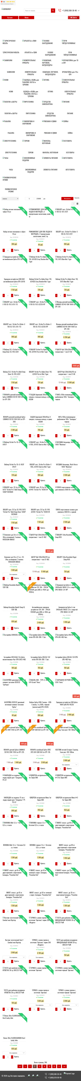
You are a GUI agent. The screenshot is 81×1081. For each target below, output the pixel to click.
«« (20, 1066)
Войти (75, 17)
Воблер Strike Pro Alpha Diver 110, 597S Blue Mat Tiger (67, 280)
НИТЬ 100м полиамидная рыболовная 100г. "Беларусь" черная (66, 419)
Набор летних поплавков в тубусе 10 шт (14, 232)
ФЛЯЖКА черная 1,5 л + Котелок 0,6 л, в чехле (40, 846)
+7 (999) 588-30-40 (54, 1074)
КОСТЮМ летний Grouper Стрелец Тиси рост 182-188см (66, 750)
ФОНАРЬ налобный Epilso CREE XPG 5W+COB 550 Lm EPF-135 (40, 750)
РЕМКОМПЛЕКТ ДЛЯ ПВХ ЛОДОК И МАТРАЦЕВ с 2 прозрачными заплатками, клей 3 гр (40, 234)
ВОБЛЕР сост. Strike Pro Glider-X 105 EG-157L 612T (67, 232)
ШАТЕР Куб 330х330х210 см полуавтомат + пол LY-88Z (40, 558)
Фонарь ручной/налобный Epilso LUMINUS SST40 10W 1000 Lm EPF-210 (67, 326)
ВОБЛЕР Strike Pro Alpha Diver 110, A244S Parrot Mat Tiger (40, 373)
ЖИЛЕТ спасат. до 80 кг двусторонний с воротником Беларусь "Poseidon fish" (66, 847)
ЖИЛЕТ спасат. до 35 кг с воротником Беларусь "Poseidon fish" (66, 895)
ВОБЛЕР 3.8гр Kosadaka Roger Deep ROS (67, 558)
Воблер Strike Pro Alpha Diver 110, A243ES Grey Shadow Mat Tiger (40, 280)
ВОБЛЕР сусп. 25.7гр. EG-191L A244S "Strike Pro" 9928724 (40, 510)
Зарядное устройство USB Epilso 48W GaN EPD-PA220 (67, 703)
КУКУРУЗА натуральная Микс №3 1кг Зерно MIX (67, 798)
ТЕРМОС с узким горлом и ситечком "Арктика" (40, 991)
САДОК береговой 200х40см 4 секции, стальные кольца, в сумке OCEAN (40, 419)
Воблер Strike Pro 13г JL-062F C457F (14, 465)
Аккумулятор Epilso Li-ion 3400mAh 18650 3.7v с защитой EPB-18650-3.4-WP (67, 609)
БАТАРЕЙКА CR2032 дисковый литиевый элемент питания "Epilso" (14, 704)
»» (64, 1066)
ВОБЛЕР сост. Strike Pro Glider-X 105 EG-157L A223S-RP (40, 325)
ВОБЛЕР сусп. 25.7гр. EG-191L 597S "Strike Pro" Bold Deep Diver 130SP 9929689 (14, 512)
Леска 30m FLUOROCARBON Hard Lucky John (14, 1039)
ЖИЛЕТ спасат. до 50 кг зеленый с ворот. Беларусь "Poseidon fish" (40, 893)
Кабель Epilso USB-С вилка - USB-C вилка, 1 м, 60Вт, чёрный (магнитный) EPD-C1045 (40, 704)
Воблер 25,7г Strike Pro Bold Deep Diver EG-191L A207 (14, 373)
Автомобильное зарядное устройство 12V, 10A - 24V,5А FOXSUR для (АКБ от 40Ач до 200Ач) (40, 611)
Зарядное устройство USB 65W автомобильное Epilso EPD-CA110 (14, 280)
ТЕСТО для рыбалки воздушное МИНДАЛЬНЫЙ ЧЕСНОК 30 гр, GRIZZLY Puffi (66, 942)
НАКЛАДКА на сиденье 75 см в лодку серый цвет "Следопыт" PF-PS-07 (14, 800)
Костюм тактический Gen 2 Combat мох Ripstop (14, 941)
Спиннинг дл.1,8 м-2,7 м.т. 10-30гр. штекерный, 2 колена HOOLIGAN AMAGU (14, 559)
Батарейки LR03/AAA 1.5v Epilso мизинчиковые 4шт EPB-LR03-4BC (14, 658)
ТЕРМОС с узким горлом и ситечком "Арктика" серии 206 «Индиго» (40, 942)
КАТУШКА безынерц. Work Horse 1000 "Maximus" (67, 465)
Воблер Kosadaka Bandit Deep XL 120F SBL (14, 608)
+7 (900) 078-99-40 (54, 1077)
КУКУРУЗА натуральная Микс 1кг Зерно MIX (40, 798)
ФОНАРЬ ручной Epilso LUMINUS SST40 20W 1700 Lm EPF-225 (14, 750)
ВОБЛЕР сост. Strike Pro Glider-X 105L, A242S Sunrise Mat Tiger (40, 465)
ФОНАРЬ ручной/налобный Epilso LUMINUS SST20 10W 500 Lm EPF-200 (14, 419)
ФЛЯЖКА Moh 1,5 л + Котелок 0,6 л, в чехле (14, 846)
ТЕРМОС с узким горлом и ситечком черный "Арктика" (66, 991)
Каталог (10, 17)
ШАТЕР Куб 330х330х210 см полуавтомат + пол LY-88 (67, 373)
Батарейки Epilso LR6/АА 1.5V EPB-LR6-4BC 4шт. (66, 658)
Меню (26, 17)
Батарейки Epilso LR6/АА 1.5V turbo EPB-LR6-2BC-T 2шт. (40, 658)
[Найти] (53, 10)
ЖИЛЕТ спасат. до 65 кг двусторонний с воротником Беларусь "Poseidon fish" (14, 895)
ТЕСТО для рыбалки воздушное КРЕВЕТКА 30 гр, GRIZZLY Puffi (14, 991)
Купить (16, 250)
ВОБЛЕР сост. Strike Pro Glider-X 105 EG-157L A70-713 (14, 325)
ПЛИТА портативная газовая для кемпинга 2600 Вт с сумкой (67, 510)
